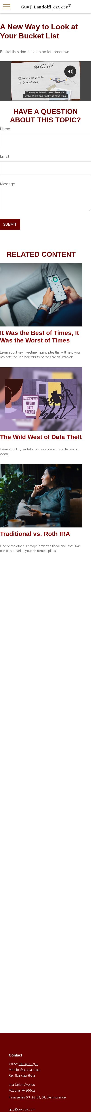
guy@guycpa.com (22, 1109)
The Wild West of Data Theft (41, 437)
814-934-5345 (30, 1070)
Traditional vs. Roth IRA (35, 533)
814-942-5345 (28, 1064)
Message (7, 184)
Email (4, 156)
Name (5, 129)
